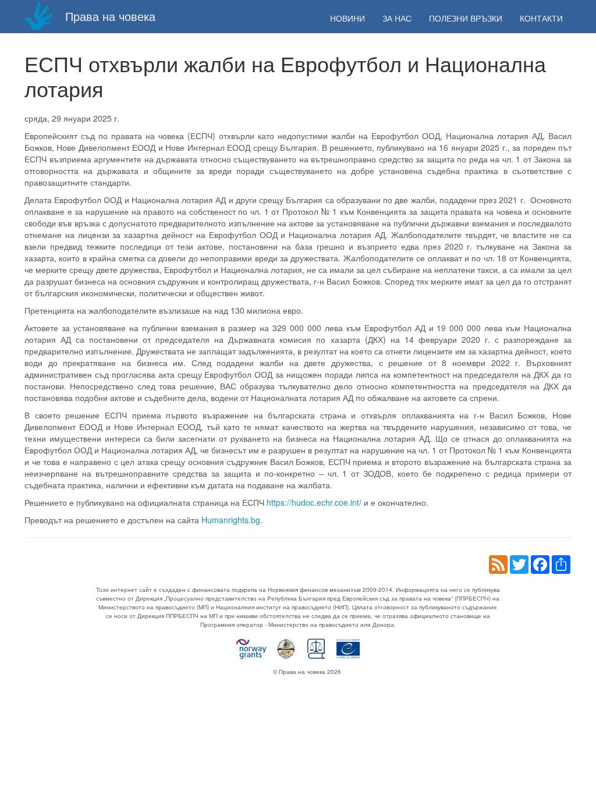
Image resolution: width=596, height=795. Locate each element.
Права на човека (108, 16)
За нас (396, 18)
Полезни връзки (465, 18)
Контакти (541, 18)
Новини (347, 18)
